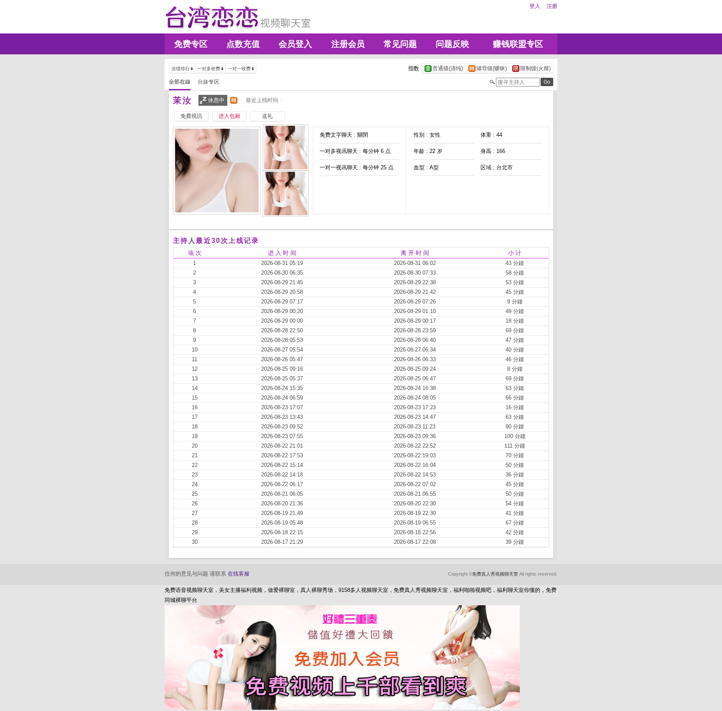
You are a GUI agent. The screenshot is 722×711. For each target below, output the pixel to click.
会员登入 (295, 43)
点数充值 (243, 43)
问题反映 (452, 43)
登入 (534, 6)
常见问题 (400, 43)
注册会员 (348, 43)
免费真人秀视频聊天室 (495, 573)
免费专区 (191, 43)
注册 (552, 6)
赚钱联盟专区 (518, 43)
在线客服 (238, 574)
